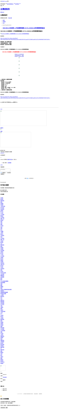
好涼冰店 (2, 207)
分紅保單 (2, 274)
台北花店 (2, 304)
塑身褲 (1, 360)
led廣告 (1, 315)
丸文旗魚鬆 (2, 330)
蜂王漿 (1, 265)
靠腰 (1, 283)
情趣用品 (2, 336)
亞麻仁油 (2, 264)
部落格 (4, 21)
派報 (1, 305)
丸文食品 (2, 217)
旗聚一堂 (2, 218)
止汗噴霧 (2, 214)
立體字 (1, 307)
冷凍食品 (2, 235)
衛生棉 (1, 343)
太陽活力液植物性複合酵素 (6, 289)
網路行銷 (2, 347)
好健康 (1, 261)
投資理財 (9, 162)
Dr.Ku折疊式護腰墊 (4, 281)
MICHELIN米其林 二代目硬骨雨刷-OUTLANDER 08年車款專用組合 (24, 28)
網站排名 (2, 296)
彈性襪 (1, 325)
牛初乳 (1, 267)
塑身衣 (1, 127)
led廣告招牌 (2, 311)
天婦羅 (1, 231)
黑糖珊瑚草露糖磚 (4, 292)
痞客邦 (8, 159)
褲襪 (1, 326)
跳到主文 (2, 12)
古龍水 (1, 356)
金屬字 (1, 310)
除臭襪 (1, 203)
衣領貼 (1, 197)
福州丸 (1, 234)
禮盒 (1, 224)
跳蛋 (1, 338)
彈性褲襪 (2, 327)
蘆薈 (1, 351)
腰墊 (1, 285)
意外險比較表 (3, 272)
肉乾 (1, 228)
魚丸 (1, 229)
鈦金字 (1, 316)
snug (1, 108)
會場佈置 (2, 303)
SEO (1, 297)
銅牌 (1, 308)
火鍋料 (1, 232)
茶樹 (1, 353)
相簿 (4, 20)
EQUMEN (2, 362)
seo (1, 348)
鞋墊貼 (1, 216)
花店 (1, 298)
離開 (6, 407)
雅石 (1, 278)
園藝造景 (2, 275)
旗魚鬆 (1, 220)
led (1, 313)
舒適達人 (2, 345)
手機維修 (2, 341)
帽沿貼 (1, 199)
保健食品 (2, 263)
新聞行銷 (2, 349)
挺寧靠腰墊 (2, 282)
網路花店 (2, 300)
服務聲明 (40, 393)
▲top (1, 164)
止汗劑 (1, 213)
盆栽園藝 (2, 276)
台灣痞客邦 (5, 9)
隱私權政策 (36, 393)
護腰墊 (1, 286)
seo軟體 (2, 295)
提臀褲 (1, 363)
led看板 (1, 318)
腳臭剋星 (2, 200)
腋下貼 (1, 211)
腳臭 (1, 202)
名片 (4, 23)
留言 (11, 159)
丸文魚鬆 (2, 329)
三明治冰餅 (2, 206)
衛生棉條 (2, 344)
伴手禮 (1, 225)
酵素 (1, 270)
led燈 (1, 312)
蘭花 (1, 279)
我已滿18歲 (3, 407)
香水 (1, 355)
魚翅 (1, 236)
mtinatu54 (2, 152)
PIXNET (21, 393)
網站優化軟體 (3, 293)
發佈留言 (2, 174)
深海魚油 (2, 268)
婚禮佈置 (2, 301)
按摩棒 (1, 337)
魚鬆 (1, 131)
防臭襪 (1, 204)
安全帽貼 (2, 209)
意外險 (1, 271)
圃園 (1, 358)
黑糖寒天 (2, 290)
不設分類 (10, 17)
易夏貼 (1, 210)
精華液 (1, 352)
